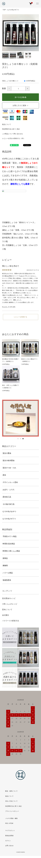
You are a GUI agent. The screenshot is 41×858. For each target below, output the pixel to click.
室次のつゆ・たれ (9, 468)
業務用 (5, 565)
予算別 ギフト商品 (10, 536)
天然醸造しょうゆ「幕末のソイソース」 (19, 222)
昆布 (4, 475)
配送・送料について (11, 791)
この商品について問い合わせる (12, 134)
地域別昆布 (7, 580)
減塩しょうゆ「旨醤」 (11, 230)
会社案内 (5, 615)
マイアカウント (10, 830)
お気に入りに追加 (19, 105)
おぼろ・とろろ (8, 489)
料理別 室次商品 (9, 544)
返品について (6, 124)
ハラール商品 (8, 573)
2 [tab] (20, 438)
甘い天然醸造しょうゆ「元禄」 (15, 245)
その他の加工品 (8, 504)
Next (36, 32)
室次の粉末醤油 (8, 460)
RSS (6, 823)
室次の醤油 (7, 453)
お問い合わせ (9, 845)
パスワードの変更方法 (10, 621)
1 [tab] (18, 438)
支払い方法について (11, 801)
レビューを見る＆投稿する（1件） (13, 138)
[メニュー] (37, 3)
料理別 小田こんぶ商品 (11, 551)
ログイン (8, 840)
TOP (4, 10)
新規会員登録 (9, 835)
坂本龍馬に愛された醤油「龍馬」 (16, 238)
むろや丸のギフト (13, 10)
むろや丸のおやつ (9, 511)
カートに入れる (20, 97)
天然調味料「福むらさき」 (13, 234)
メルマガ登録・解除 (11, 818)
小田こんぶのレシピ (9, 604)
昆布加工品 (7, 497)
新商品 (5, 558)
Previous (4, 32)
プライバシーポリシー (12, 811)
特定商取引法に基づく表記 (11, 129)
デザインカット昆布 (10, 482)
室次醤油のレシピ (9, 598)
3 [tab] (23, 438)
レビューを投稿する (20, 317)
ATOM (11, 823)
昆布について (7, 609)
